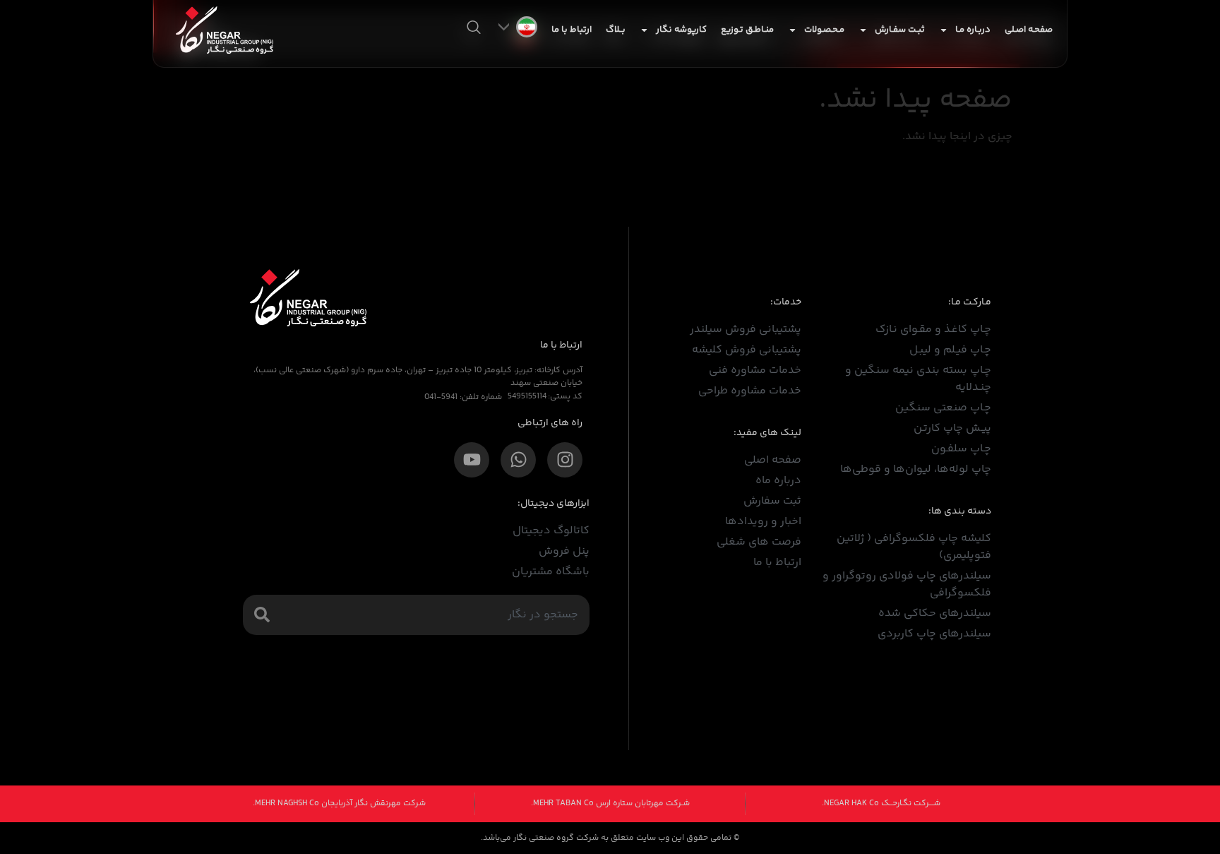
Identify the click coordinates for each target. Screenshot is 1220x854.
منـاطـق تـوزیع (747, 30)
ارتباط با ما (571, 30)
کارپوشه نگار (681, 30)
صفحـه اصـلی (1029, 30)
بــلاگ (616, 30)
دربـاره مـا (973, 30)
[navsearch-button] (474, 30)
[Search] (262, 614)
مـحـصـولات (824, 30)
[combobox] (416, 615)
